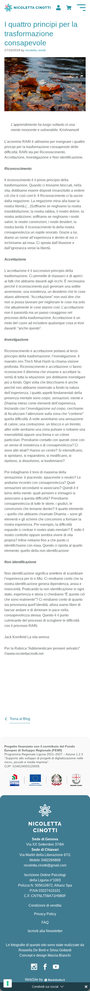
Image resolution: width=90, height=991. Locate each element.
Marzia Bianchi (59, 955)
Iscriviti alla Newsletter (45, 931)
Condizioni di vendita (45, 905)
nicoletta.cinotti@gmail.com (45, 865)
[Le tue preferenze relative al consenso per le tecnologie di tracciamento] (7, 983)
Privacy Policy (45, 914)
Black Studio (54, 979)
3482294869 (51, 860)
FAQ (45, 922)
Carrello (68, 7)
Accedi (58, 7)
